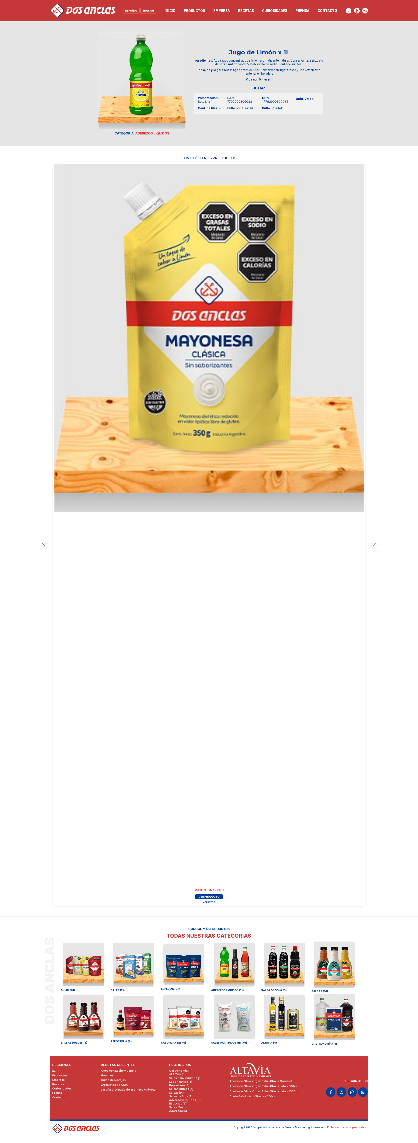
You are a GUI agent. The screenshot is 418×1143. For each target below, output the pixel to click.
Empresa (221, 10)
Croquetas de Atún (114, 1084)
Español (131, 10)
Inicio (170, 10)
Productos (194, 10)
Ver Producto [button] (209, 896)
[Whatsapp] (365, 10)
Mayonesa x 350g (209, 890)
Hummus (107, 1075)
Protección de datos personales (346, 1127)
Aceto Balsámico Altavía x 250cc (252, 1096)
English (148, 10)
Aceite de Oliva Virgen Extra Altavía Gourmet (260, 1081)
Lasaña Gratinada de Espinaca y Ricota (128, 1089)
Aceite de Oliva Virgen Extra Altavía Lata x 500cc (263, 1086)
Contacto (327, 10)
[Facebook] (357, 10)
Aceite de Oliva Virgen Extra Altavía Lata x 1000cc (264, 1091)
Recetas (246, 10)
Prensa (302, 10)
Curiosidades (274, 10)
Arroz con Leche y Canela (118, 1070)
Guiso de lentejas (113, 1080)
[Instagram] (348, 10)
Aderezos (209, 902)
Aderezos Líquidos (152, 133)
